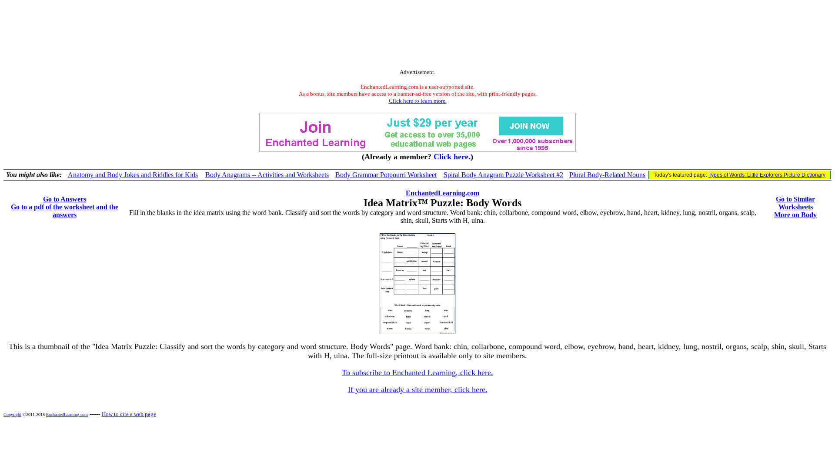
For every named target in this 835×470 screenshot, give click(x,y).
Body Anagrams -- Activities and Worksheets (267, 174)
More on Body (795, 214)
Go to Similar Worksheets (795, 203)
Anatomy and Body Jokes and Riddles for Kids (133, 174)
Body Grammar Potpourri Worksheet (386, 174)
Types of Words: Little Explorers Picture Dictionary (766, 175)
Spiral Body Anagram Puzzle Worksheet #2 (503, 174)
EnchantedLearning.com (442, 193)
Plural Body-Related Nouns (607, 174)
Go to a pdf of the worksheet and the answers (64, 210)
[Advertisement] (417, 36)
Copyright (12, 414)
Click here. (452, 156)
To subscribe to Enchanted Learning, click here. (417, 372)
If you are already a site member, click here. (418, 389)
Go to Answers (64, 199)
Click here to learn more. (418, 100)
